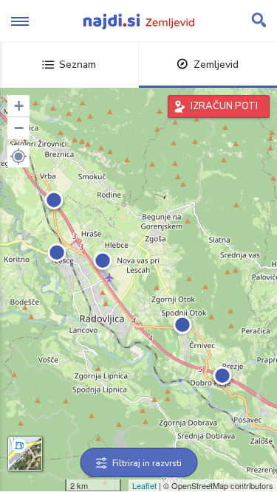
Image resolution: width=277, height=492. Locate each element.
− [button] (19, 128)
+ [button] (19, 106)
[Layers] (25, 453)
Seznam (77, 65)
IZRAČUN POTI (224, 106)
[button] (18, 156)
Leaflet (144, 485)
